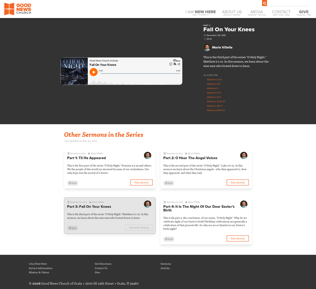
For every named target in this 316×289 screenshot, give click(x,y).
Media (257, 12)
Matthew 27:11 (214, 97)
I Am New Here (38, 263)
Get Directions (103, 263)
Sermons (166, 263)
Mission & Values (39, 272)
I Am (201, 12)
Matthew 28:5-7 (215, 106)
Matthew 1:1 (212, 88)
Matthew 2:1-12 (214, 79)
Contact (281, 12)
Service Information (40, 268)
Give (97, 272)
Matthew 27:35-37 (216, 101)
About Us (232, 12)
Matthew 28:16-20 (216, 110)
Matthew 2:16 (213, 84)
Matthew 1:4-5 (214, 92)
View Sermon (141, 182)
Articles (165, 268)
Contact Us (101, 268)
